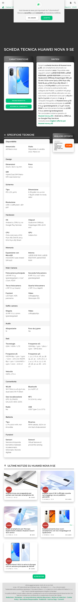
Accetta (47, 18)
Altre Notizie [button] (39, 576)
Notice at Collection (59, 597)
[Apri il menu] (3, 3)
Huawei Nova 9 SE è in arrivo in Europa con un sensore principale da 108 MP (21, 565)
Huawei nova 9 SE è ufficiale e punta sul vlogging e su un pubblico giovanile (56, 495)
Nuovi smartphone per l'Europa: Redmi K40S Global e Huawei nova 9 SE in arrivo (20, 531)
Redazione (10, 597)
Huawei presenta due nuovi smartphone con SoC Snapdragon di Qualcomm (56, 531)
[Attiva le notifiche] (70, 3)
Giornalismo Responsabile (29, 599)
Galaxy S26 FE (11, 7)
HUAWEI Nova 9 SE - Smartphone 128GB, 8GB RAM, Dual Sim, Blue (58, 146)
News (33, 535)
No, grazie (32, 18)
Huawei (33, 497)
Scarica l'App (52, 599)
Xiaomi (68, 7)
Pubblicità (42, 599)
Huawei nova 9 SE (45, 116)
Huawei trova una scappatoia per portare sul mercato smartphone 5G (20, 494)
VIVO (74, 7)
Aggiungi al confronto (18, 106)
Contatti (61, 599)
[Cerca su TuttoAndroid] (75, 3)
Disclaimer (18, 597)
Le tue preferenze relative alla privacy (36, 597)
